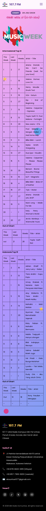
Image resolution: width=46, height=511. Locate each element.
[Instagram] (4, 494)
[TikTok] (11, 494)
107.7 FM (15, 4)
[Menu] (41, 4)
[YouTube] (31, 494)
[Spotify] (25, 494)
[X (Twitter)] (18, 494)
